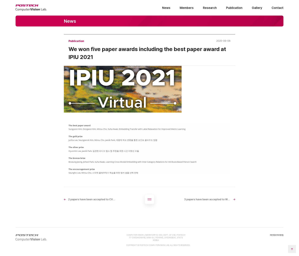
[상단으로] (292, 249)
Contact (277, 8)
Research (210, 8)
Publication (234, 8)
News (166, 8)
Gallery (257, 8)
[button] (149, 199)
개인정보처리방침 (276, 235)
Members (187, 8)
